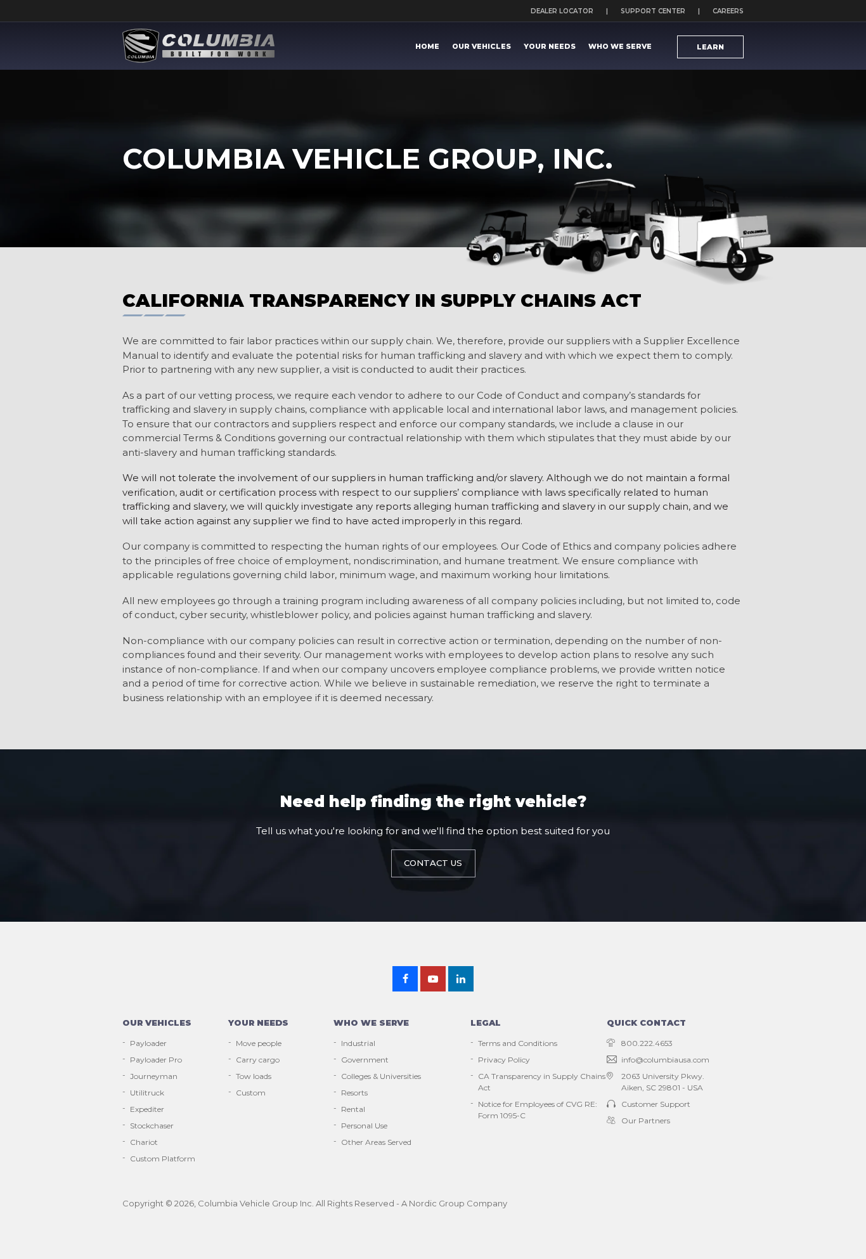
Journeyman (154, 1076)
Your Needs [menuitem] (550, 46)
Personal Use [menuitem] (364, 1125)
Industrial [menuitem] (358, 1043)
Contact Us (433, 863)
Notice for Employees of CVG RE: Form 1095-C (537, 1109)
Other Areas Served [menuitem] (376, 1142)
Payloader (148, 1043)
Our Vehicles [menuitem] (481, 46)
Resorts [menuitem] (354, 1092)
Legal (485, 1022)
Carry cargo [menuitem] (258, 1059)
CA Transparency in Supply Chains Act (541, 1081)
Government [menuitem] (365, 1059)
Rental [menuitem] (353, 1109)
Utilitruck (147, 1092)
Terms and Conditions (517, 1043)
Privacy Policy (504, 1059)
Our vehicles (156, 1022)
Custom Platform (162, 1158)
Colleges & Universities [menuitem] (381, 1076)
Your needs (258, 1022)
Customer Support (655, 1104)
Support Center (653, 11)
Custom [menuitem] (251, 1092)
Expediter (147, 1109)
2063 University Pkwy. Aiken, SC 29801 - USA (662, 1081)
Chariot (144, 1142)
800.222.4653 (647, 1043)
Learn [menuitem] (710, 46)
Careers (728, 11)
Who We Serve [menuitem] (620, 46)
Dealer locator (562, 11)
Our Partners (645, 1120)
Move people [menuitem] (258, 1043)
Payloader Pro (156, 1059)
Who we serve (371, 1022)
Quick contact (646, 1022)
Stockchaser (152, 1125)
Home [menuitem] (427, 46)
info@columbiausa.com (665, 1059)
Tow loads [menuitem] (253, 1076)
